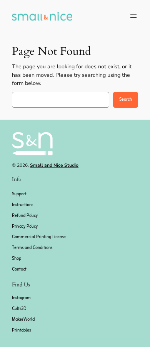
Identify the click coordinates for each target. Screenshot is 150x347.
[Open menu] (133, 16)
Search (125, 99)
